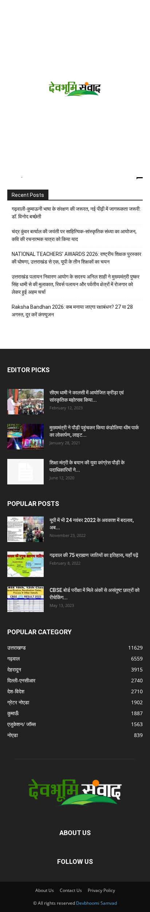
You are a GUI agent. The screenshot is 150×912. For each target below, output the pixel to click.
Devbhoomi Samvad (96, 903)
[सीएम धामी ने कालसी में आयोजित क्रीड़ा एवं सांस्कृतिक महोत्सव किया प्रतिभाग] (25, 401)
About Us (44, 890)
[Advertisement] (75, 98)
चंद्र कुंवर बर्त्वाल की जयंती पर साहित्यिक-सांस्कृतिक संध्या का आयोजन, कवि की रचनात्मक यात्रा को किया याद (74, 235)
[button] (11, 10)
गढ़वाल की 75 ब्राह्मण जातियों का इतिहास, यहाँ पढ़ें (94, 555)
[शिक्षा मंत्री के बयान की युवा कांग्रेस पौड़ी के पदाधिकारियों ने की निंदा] (25, 471)
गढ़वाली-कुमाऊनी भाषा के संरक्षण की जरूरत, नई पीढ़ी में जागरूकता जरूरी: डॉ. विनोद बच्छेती (76, 212)
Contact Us (71, 890)
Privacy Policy (101, 890)
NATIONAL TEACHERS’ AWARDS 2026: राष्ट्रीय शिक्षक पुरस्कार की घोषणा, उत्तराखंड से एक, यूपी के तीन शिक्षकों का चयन (76, 258)
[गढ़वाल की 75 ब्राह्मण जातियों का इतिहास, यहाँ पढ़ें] (25, 564)
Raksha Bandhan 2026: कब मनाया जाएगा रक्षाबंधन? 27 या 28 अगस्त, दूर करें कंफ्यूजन (72, 310)
